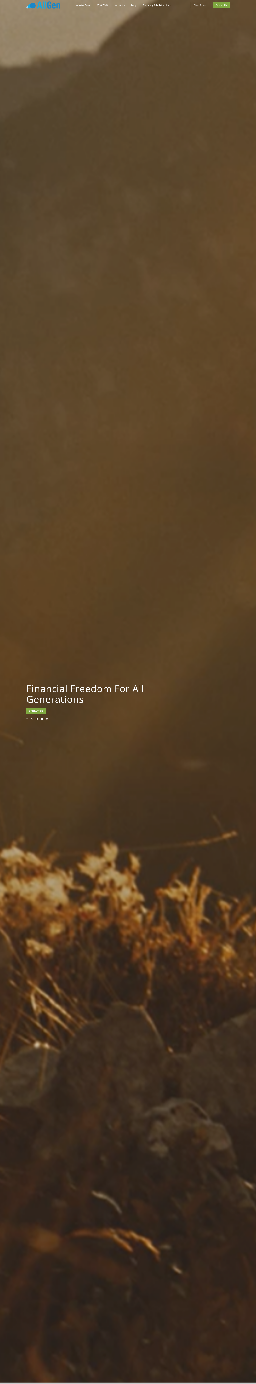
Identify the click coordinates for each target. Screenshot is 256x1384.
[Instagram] (47, 718)
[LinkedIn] (37, 718)
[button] (83, 5)
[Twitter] (32, 718)
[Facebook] (27, 718)
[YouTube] (42, 718)
